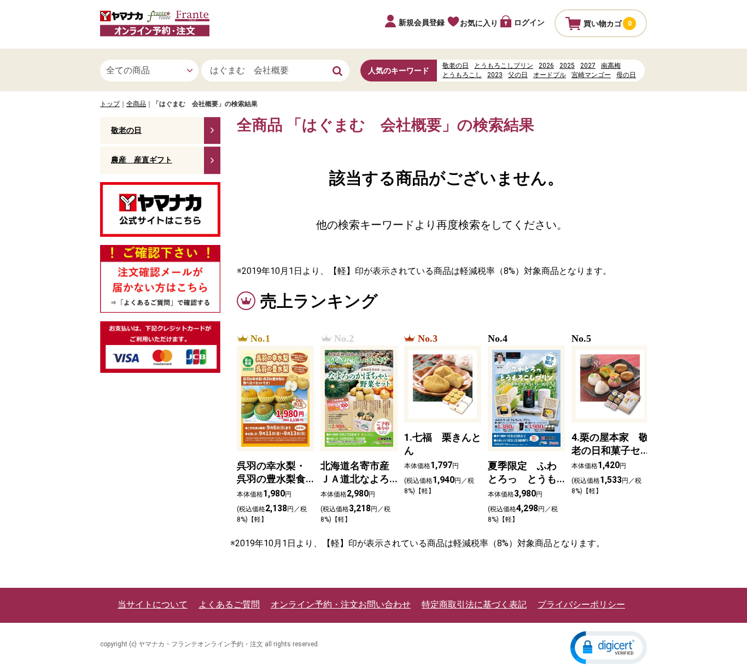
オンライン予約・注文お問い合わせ (341, 604)
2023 (495, 75)
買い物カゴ (607, 23)
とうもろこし (462, 75)
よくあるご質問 (229, 604)
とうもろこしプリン (503, 65)
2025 (567, 65)
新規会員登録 (422, 22)
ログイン (529, 22)
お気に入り (479, 23)
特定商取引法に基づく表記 (474, 604)
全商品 (136, 104)
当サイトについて (153, 604)
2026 (546, 65)
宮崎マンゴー (591, 75)
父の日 (518, 75)
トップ (110, 104)
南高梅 (611, 65)
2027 (588, 65)
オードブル (549, 75)
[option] (272, 429)
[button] (608, 647)
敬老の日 (455, 65)
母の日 (626, 75)
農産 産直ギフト (141, 159)
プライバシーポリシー (581, 604)
